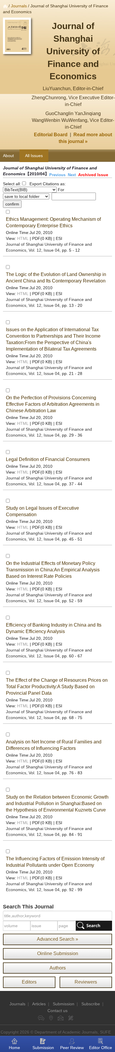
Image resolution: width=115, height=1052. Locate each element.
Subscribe (90, 1003)
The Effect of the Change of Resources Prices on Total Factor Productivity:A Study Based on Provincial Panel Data (57, 687)
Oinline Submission (57, 953)
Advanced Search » (57, 939)
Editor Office (100, 1047)
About (8, 155)
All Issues (34, 155)
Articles (39, 1003)
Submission (63, 1003)
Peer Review (72, 1047)
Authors (58, 967)
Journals (19, 6)
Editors (29, 981)
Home (14, 1047)
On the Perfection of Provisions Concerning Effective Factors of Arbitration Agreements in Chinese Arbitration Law (52, 404)
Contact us (57, 1010)
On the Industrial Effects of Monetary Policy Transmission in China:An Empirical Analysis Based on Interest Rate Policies (53, 570)
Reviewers (86, 981)
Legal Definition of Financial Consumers (48, 459)
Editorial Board (51, 134)
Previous (57, 175)
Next (72, 175)
